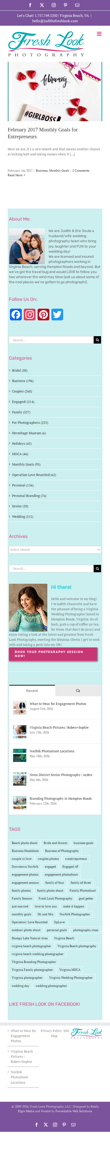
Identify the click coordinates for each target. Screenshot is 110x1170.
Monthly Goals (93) (26, 464)
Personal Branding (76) (29, 495)
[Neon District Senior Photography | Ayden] (19, 775)
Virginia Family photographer (32, 970)
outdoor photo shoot (26, 930)
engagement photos (25, 874)
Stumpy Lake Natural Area (30, 938)
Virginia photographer (27, 977)
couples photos (48, 859)
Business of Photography (62, 851)
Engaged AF (70, 866)
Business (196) (23, 380)
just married (20, 906)
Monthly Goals (59, 170)
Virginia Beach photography (77, 946)
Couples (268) (22, 391)
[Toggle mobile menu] (99, 33)
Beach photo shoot (24, 843)
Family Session (22, 898)
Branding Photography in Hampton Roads (61, 798)
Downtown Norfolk (25, 866)
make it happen (73, 906)
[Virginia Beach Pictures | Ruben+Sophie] (19, 727)
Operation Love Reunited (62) (34, 474)
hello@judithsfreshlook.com (55, 20)
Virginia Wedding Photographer (71, 977)
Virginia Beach (64, 938)
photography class (85, 930)
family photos (21, 890)
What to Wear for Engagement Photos (58, 703)
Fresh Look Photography (55, 898)
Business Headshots (25, 851)
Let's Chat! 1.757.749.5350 (37, 15)
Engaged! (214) (23, 401)
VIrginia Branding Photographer (34, 962)
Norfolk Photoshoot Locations (52, 751)
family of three (81, 883)
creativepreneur (76, 859)
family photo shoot (50, 890)
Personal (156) (23, 485)
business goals (83, 843)
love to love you (46, 906)
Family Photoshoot (83, 890)
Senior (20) (20, 506)
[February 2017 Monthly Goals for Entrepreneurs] (55, 91)
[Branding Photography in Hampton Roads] (19, 798)
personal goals (57, 930)
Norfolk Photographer (75, 914)
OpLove (59, 922)
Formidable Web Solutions (74, 1111)
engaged (50, 866)
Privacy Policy (52, 1030)
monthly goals (21, 914)
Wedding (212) (22, 516)
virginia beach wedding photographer (38, 954)
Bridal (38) (19, 370)
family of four (54, 883)
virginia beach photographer (31, 946)
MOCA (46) (20, 454)
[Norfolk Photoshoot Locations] (19, 751)
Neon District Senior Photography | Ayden (61, 774)
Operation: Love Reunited (30, 922)
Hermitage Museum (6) (29, 433)
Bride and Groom (55, 843)
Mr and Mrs (45, 914)
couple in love (21, 859)
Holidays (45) (21, 443)
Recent (32, 691)
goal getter (86, 898)
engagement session (25, 883)
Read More (15, 175)
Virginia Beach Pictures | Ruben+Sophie (59, 727)
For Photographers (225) (30, 422)
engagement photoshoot (61, 874)
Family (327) (21, 412)
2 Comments (80, 170)
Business (42, 170)
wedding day (20, 986)
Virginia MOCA (69, 970)
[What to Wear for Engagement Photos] (19, 704)
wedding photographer (51, 986)
